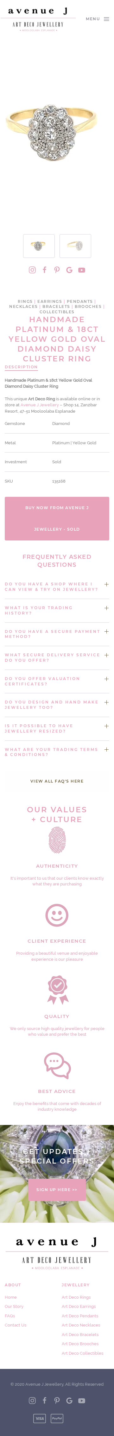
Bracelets (56, 306)
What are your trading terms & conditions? (51, 752)
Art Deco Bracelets (80, 1334)
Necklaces (23, 306)
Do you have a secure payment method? (52, 634)
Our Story (14, 1306)
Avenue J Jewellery (40, 405)
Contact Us (15, 1325)
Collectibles (57, 311)
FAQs (10, 1316)
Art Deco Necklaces (81, 1325)
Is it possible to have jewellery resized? (39, 728)
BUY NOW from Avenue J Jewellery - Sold (57, 518)
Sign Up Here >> (57, 1189)
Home (11, 1297)
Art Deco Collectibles (82, 1353)
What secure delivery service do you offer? (52, 657)
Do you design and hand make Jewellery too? (52, 705)
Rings (25, 301)
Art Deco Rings (76, 1297)
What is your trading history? (39, 610)
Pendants (80, 301)
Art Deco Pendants (80, 1316)
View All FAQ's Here (57, 781)
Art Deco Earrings (79, 1306)
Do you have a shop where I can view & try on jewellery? (51, 587)
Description (21, 367)
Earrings (49, 301)
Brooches (88, 306)
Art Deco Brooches (80, 1343)
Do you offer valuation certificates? (42, 681)
